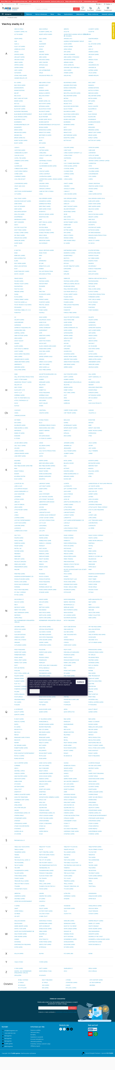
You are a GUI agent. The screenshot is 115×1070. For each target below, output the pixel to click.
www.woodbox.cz (94, 944)
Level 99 (66, 499)
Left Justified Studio (70, 488)
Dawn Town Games (94, 203)
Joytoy (41, 453)
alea (89, 41)
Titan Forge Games (20, 875)
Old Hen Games (68, 632)
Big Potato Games (45, 103)
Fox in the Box (93, 302)
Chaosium (17, 410)
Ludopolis (42, 528)
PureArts (67, 702)
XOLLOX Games (18, 953)
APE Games (67, 51)
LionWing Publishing (95, 504)
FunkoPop (67, 310)
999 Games (45, 987)
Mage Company (68, 535)
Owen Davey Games (70, 645)
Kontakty (33, 1034)
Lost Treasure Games (95, 520)
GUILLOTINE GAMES (20, 369)
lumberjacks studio (20, 530)
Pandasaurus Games (95, 649)
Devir (65, 214)
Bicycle (16, 103)
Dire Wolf (91, 219)
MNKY (90, 569)
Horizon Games (93, 392)
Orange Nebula (69, 639)
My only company (20, 592)
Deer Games (18, 209)
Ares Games (43, 57)
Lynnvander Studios (70, 530)
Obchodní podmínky (36, 1041)
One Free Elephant (45, 634)
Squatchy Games (93, 807)
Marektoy (67, 540)
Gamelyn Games (44, 325)
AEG (89, 34)
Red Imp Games (93, 729)
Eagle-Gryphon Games (46, 250)
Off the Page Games (94, 626)
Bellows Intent (44, 95)
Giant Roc (67, 340)
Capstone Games (19, 150)
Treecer (41, 881)
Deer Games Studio (45, 209)
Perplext (42, 662)
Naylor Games (43, 602)
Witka (41, 936)
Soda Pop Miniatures (21, 797)
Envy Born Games (20, 263)
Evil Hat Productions (46, 271)
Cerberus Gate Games (21, 160)
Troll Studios (68, 883)
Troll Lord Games (45, 883)
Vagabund (67, 905)
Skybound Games (93, 784)
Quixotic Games (19, 714)
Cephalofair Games (94, 158)
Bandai (41, 87)
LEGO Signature (19, 494)
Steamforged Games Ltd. (47, 813)
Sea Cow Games (44, 765)
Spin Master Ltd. (69, 805)
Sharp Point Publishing (96, 773)
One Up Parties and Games (96, 634)
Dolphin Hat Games (94, 227)
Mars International (70, 543)
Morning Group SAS (45, 587)
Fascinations (18, 286)
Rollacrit (17, 750)
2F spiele (21, 982)
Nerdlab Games (69, 607)
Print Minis (92, 696)
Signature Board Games (96, 778)
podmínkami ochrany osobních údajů (66, 1012)
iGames (66, 422)
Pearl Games (18, 657)
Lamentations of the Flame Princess (100, 483)
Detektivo (42, 211)
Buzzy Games (18, 143)
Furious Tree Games (70, 312)
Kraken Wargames (45, 476)
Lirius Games (18, 507)
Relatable (67, 734)
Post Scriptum (93, 694)
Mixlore (16, 569)
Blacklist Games (44, 111)
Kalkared (17, 460)
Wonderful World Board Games (99, 939)
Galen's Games (93, 319)
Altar (90, 46)
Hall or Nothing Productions (24, 377)
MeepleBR (17, 556)
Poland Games (93, 689)
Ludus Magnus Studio (71, 528)
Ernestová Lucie (44, 266)
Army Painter (43, 62)
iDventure (91, 420)
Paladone (42, 649)
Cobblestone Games (20, 168)
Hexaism (91, 384)
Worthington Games (95, 941)
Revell (66, 740)
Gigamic (16, 343)
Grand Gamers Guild (45, 356)
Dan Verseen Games (45, 198)
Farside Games (93, 283)
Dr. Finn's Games (19, 235)
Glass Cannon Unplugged (47, 346)
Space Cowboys (69, 799)
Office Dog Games (20, 629)
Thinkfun (67, 867)
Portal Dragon (19, 694)
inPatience (17, 430)
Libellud (17, 502)
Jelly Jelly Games (20, 445)
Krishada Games (69, 476)
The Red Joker (92, 865)
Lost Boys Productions (46, 520)
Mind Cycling (43, 561)
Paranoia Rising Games (95, 652)
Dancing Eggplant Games (22, 201)
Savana (66, 763)
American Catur (19, 49)
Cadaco (16, 147)
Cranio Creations (94, 183)
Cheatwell (42, 410)
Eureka (41, 268)
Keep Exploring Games (46, 463)
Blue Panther (43, 116)
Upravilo (107, 1053)
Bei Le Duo (17, 95)
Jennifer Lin (67, 445)
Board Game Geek (69, 119)
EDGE (16, 253)
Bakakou (91, 85)
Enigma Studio (93, 260)
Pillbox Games (19, 675)
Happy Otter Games (20, 379)
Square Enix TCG (69, 807)
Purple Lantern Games (95, 702)
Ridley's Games (44, 742)
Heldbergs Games (94, 382)
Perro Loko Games (70, 662)
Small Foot (18, 789)
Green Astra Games (94, 359)
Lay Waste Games (94, 486)
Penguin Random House (71, 660)
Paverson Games (69, 654)
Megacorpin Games (70, 556)
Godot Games (18, 351)
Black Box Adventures (71, 106)
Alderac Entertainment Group (74, 41)
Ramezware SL (43, 721)
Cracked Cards (44, 183)
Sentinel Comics (19, 770)
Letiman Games (19, 499)
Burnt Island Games (20, 140)
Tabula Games (18, 849)
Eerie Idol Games (19, 255)
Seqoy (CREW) (43, 770)
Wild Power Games (20, 934)
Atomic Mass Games (20, 75)
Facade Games (18, 281)
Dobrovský (67, 224)
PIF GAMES (67, 673)
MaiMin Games (43, 538)
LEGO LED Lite (92, 491)
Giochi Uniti (42, 343)
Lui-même (91, 528)
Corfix (90, 179)
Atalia (41, 72)
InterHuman (92, 433)
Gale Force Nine (69, 319)
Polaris (16, 691)
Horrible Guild (44, 395)
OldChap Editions (20, 634)
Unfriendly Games (69, 896)
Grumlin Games (93, 367)
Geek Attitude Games (21, 335)
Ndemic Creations (69, 602)
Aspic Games (18, 70)
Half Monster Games (70, 374)
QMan (65, 709)
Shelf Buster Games (20, 776)
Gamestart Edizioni (94, 327)
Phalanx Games (44, 670)
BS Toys (41, 137)
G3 (15, 317)
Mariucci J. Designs (45, 543)
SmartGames (92, 789)
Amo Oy (90, 49)
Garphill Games (19, 333)
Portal (90, 691)
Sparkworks (92, 799)
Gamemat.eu (92, 325)
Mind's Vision (92, 561)
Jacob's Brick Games (20, 443)
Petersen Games (93, 662)
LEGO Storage (68, 494)
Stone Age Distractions (71, 815)
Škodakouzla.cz (19, 840)
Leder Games (43, 488)
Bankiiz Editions (19, 90)
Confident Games (20, 176)
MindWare (91, 564)
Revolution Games (94, 740)
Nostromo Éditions (70, 617)
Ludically (67, 523)
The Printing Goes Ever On (72, 865)
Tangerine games (20, 852)
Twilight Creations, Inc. (71, 886)
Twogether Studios (20, 889)
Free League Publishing (71, 304)
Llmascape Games (69, 509)
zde (71, 683)
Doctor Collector (20, 227)
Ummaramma (92, 893)
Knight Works (43, 471)
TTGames (17, 886)
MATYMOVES (67, 548)
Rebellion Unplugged (95, 727)
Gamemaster (68, 325)
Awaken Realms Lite (20, 78)
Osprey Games (43, 642)
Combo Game (18, 173)
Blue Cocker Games (45, 114)
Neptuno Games (44, 607)
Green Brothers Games (22, 361)
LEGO (40, 491)
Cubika (90, 191)
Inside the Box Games (95, 430)
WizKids (16, 939)
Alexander (42, 44)
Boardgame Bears (94, 122)
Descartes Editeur (20, 211)
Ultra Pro (67, 893)
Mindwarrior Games (20, 566)
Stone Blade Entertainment (97, 815)
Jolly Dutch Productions (47, 451)
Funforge (91, 307)
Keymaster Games (94, 463)
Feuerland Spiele (69, 286)
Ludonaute (92, 525)
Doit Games (67, 227)
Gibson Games (92, 340)
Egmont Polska (93, 255)
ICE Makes (17, 420)
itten (90, 435)
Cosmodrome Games (20, 183)
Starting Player (69, 810)
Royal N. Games (19, 755)
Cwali (41, 194)
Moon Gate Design (94, 581)
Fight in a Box (18, 289)
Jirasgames (67, 448)
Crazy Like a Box (19, 186)
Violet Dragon (93, 911)
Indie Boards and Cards (46, 428)
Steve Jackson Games (46, 815)
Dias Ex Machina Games (95, 214)
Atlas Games (92, 72)
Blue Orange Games (20, 116)
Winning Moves (69, 934)
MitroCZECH (92, 566)
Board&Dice (92, 119)
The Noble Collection (71, 862)
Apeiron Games (93, 51)
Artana (90, 62)
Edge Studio (43, 253)
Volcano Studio (44, 913)
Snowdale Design (69, 794)
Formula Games (69, 299)
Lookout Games (69, 515)
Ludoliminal (43, 525)
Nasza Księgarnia (69, 599)
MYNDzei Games (44, 592)
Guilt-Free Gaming (45, 369)
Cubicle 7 (67, 191)
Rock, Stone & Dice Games (96, 748)
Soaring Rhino (93, 794)
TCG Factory (92, 852)
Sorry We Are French (95, 797)
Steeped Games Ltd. (94, 813)
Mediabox (17, 553)
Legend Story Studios (95, 488)
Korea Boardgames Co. (71, 473)
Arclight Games (19, 57)
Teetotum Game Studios (46, 854)
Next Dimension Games (21, 612)
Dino (40, 219)
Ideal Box (67, 420)
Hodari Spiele (92, 390)
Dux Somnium (43, 243)
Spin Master (43, 805)
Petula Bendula (44, 668)
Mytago (91, 592)
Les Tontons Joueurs (46, 496)
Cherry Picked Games (70, 410)
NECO (40, 604)
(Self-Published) (47, 980)
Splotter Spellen (20, 807)
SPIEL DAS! (42, 802)
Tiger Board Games (70, 870)
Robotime (42, 748)
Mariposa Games (19, 543)
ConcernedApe (93, 173)
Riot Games (42, 745)
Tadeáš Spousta (69, 849)
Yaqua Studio (18, 962)
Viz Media (17, 913)
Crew (16, 188)
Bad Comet (91, 82)
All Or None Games (94, 44)
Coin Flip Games (44, 171)
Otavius (66, 642)
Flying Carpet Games (70, 294)
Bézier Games (18, 101)
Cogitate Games (93, 168)
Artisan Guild (43, 65)
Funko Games (43, 310)
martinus (91, 543)
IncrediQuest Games (70, 425)
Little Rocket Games (21, 509)
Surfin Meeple (43, 831)
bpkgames (91, 127)
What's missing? (93, 926)
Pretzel (66, 696)
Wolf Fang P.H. (43, 939)
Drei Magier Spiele (69, 240)
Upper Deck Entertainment (23, 901)
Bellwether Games (94, 95)
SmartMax (42, 792)
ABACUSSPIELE (43, 29)
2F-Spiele (45, 982)
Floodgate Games (44, 294)
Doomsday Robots (45, 230)
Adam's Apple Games (45, 34)
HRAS (65, 398)
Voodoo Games (93, 913)
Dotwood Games (93, 230)
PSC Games (17, 702)
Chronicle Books (19, 415)
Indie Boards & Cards (21, 428)
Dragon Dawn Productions (97, 235)
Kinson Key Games (45, 468)
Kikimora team (93, 465)
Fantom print (43, 283)
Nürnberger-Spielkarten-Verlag (50, 620)
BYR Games (42, 143)
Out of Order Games (95, 642)
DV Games (67, 243)
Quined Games (92, 712)
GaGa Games (43, 317)
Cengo (41, 158)
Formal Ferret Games (21, 299)
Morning (17, 587)
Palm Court (67, 649)
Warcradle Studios (45, 920)
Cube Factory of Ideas (46, 191)
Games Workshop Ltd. (71, 327)
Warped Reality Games (95, 920)
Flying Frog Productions (96, 294)
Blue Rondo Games (70, 116)
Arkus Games (18, 62)
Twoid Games (43, 889)
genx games (18, 338)
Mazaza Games (43, 551)
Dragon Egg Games (20, 238)
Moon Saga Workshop (21, 584)
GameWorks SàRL (20, 330)
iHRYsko (90, 422)
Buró (40, 140)
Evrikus (66, 271)
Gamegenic (92, 322)
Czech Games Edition (95, 194)
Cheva (16, 413)
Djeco (16, 224)
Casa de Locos (19, 155)
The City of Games (45, 860)
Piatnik (90, 670)
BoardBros (18, 122)
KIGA (65, 465)
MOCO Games (68, 573)
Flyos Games (18, 297)
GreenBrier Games (94, 361)
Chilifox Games (44, 413)
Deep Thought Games (70, 206)
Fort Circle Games (94, 299)
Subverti (42, 828)
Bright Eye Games (44, 132)
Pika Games (92, 673)
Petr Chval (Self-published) (48, 665)
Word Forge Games (45, 941)
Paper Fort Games (20, 652)
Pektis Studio (68, 657)
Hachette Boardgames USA (48, 374)
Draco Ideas (43, 235)
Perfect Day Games (20, 662)
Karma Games (43, 460)
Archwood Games (69, 59)
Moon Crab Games (70, 581)
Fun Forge (42, 307)
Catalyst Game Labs (45, 155)
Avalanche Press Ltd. (46, 75)
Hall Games (92, 374)
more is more (92, 584)
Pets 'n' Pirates (93, 665)
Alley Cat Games (19, 46)
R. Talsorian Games (45, 719)
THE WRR (17, 867)
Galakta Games (19, 319)
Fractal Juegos (44, 304)
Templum (17, 857)
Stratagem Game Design (96, 818)
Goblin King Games (45, 348)
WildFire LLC (43, 934)
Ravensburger (68, 724)
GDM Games (92, 333)
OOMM (66, 637)
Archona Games (44, 59)
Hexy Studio (18, 387)
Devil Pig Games (19, 214)
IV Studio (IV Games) (45, 438)
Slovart (41, 786)
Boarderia (67, 122)
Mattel (90, 545)
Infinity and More (94, 428)
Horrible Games (19, 395)
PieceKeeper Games (45, 673)
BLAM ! (90, 111)
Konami (16, 473)
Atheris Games (68, 72)
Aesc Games (43, 38)
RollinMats (42, 750)
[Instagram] (64, 1029)
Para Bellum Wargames (71, 652)
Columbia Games (93, 171)
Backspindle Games (70, 82)
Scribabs (17, 765)
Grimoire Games (19, 367)
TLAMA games (68, 875)
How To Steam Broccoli (22, 398)
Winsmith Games (93, 934)
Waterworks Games (45, 923)
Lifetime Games (93, 502)
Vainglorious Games (95, 905)
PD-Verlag (91, 654)
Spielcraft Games (69, 802)
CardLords (42, 152)
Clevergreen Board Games (48, 166)
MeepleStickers (44, 556)
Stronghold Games (20, 823)
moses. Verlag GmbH (70, 587)
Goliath (90, 351)
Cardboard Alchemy (21, 152)
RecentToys (18, 729)
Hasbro (41, 379)
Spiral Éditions (93, 805)
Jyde (65, 456)
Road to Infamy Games (95, 745)
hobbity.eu (42, 390)
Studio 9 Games (93, 823)
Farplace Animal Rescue (71, 283)
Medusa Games (68, 553)
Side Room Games (19, 778)
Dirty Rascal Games (45, 222)
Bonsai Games (43, 127)
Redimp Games (92, 732)
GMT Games (67, 346)
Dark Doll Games (69, 201)
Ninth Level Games (45, 615)
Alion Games (68, 44)
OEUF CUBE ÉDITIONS (70, 626)
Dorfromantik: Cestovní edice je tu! (52, 1)
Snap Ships (42, 794)
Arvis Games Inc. (69, 65)
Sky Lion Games (69, 784)
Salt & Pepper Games (21, 763)
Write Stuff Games (45, 944)
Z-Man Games (18, 968)
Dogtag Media (43, 227)
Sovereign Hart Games (21, 799)
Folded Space (68, 297)
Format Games (43, 299)
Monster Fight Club (70, 579)
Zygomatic (42, 975)
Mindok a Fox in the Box (71, 564)
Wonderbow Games (70, 939)
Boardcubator (44, 122)
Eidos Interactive (20, 258)
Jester (90, 445)
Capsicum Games (93, 147)
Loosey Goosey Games (46, 517)
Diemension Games (20, 219)
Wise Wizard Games (20, 936)
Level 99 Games (93, 499)
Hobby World (68, 390)
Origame (17, 642)
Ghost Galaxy (18, 340)
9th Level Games (71, 987)
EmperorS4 (42, 260)
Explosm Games (93, 274)
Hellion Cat (18, 384)
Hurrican (67, 403)
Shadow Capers (19, 773)
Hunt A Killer (43, 403)
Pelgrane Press (93, 657)
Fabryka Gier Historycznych (97, 278)
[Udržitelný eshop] (95, 1034)
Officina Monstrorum (46, 629)
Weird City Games (94, 923)
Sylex (41, 834)
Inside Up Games (19, 433)
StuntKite (17, 828)
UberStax (17, 893)
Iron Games (67, 435)
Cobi (40, 168)
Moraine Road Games (70, 584)
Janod (41, 443)
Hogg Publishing (44, 392)
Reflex (16, 734)
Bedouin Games (93, 93)
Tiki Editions (92, 870)
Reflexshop (43, 734)
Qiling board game (45, 709)
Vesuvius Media (93, 908)
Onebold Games (19, 637)
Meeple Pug (92, 553)
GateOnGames (68, 333)
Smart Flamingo (69, 789)
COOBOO (66, 176)
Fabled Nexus (18, 278)
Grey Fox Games (44, 364)
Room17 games (68, 750)
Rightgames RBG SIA (94, 742)
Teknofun (91, 854)
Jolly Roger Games (70, 451)
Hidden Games (68, 387)
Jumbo (90, 453)
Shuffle (66, 776)
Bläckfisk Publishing (21, 111)
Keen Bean (17, 463)
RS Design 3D (68, 755)
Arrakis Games (68, 62)
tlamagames (8, 1035)
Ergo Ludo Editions (20, 266)
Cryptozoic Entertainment (23, 191)
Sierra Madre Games (70, 778)
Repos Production (94, 737)
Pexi (65, 668)
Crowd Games (93, 188)
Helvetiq (66, 384)
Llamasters (43, 509)
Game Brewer (18, 322)
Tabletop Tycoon (44, 846)
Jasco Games (92, 443)
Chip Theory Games (70, 413)
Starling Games (44, 810)
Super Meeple (92, 828)
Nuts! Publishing (69, 620)
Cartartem (92, 152)
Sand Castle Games (45, 763)
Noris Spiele (18, 617)
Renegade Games (44, 737)
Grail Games (18, 356)
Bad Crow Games (19, 85)
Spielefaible (92, 802)
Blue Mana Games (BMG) (71, 114)
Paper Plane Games (45, 652)
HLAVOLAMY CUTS (19, 390)
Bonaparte (18, 127)
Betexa (66, 98)
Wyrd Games (18, 947)
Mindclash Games (20, 564)
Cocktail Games (69, 168)
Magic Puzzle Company (95, 535)
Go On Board (92, 346)
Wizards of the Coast (95, 936)
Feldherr (42, 286)
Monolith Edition (44, 579)
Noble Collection (94, 615)
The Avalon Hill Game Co (22, 860)
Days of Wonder (19, 206)
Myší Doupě (67, 592)
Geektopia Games (44, 335)
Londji (16, 515)
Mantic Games (92, 538)
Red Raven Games (44, 732)
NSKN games (92, 617)
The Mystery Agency (45, 862)
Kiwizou (90, 468)
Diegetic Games (93, 217)
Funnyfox (17, 312)
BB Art (16, 93)
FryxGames (17, 307)
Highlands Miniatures (95, 387)
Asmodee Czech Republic (72, 67)
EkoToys (66, 258)
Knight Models (19, 471)
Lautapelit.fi (68, 486)
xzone (90, 953)
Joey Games (92, 448)
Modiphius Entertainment (96, 573)
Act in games (18, 34)
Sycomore (17, 834)
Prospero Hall (93, 699)
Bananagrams (19, 87)
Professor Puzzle (45, 699)
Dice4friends (18, 217)
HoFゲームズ (18, 392)
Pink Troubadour (94, 675)
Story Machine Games (46, 818)
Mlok (40, 569)
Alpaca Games (68, 46)
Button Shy (67, 140)
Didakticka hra (44, 217)
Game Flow (42, 322)
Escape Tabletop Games (71, 266)
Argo (90, 57)
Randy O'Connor (93, 721)
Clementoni (92, 163)
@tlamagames (8, 1046)
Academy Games (93, 29)
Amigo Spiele (68, 49)
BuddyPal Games (69, 137)
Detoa (90, 211)
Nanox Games (43, 599)
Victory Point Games (46, 911)
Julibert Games (69, 453)
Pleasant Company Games (22, 686)
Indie (89, 425)
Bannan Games (44, 90)
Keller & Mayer (69, 463)
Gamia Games (68, 330)
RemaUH (90, 734)
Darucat (66, 203)
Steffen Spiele (19, 815)
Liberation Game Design (46, 502)
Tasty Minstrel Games (46, 852)
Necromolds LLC (69, 604)
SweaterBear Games (95, 831)
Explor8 (66, 274)
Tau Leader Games (69, 852)
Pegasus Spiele (44, 657)
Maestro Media (44, 535)
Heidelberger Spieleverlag (72, 382)
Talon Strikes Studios (95, 849)
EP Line (41, 263)
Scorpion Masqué (94, 763)
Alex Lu (16, 44)
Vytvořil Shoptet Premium (92, 1053)
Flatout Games (93, 291)
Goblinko (67, 348)
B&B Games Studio (45, 82)
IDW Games (17, 422)
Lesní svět (67, 496)
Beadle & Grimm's (44, 93)
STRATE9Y (17, 820)
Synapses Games (69, 834)
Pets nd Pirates (19, 668)
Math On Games (69, 545)
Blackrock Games (69, 111)
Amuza (16, 51)
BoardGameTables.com (21, 124)
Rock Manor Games (70, 748)
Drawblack (92, 238)
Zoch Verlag (92, 971)
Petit (16, 665)
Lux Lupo (42, 530)
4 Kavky (68, 985)
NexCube (91, 610)
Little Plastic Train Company (97, 507)
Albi (15, 41)
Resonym (17, 740)
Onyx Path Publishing (46, 637)
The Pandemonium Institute (48, 865)
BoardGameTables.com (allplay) (49, 124)
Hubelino (67, 400)
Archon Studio (19, 59)
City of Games (43, 163)
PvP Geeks (42, 704)
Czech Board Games (70, 194)
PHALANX (17, 670)
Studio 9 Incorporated (21, 826)
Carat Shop (67, 150)
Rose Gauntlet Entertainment (24, 753)
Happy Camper (68, 377)
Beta (40, 98)
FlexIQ (16, 294)
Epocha (66, 263)
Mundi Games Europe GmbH (47, 589)
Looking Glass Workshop (47, 515)
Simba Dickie (18, 781)
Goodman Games (69, 354)
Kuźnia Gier (67, 479)
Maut (90, 548)
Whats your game (20, 928)
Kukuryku (42, 479)
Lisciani (41, 507)
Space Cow (42, 799)
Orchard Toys (93, 639)
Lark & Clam (18, 486)
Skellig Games (43, 784)
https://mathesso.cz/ (21, 400)
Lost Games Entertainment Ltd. (74, 520)
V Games (17, 905)
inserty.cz (67, 430)
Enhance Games (69, 260)
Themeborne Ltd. (44, 867)
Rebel (65, 727)
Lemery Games (93, 494)
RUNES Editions (19, 758)
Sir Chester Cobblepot (71, 781)
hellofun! (42, 384)
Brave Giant (68, 130)
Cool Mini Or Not (19, 179)
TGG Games (92, 857)
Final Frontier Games (71, 289)
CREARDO (66, 186)
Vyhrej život (43, 916)
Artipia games (18, 65)
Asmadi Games (18, 67)
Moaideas (42, 573)
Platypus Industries (95, 681)
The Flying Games (69, 860)
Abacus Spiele (18, 29)
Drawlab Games (19, 240)
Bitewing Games (44, 106)
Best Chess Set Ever (20, 98)
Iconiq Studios (43, 420)
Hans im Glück (43, 377)
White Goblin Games (70, 928)
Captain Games (44, 150)
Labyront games (44, 483)
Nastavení (34, 691)
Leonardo (17, 496)
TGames (66, 857)
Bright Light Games (94, 132)
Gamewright (43, 330)
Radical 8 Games (19, 721)
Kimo (15, 468)
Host (65, 395)
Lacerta (66, 483)
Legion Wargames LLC (21, 491)
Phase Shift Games (70, 670)
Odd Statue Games (45, 626)
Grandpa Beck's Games (21, 359)
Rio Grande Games (20, 745)
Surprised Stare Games (71, 831)
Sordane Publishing (70, 797)
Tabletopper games (94, 846)
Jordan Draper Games (21, 453)
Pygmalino (67, 704)
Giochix (66, 343)
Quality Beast (93, 709)
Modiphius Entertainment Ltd (23, 576)
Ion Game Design (44, 435)
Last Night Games (44, 486)
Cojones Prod (68, 171)
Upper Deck (92, 898)
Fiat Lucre (91, 286)
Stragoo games (69, 818)
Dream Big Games (44, 240)
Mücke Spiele (92, 587)
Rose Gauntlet (93, 750)
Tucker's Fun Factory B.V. (47, 886)
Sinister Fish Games (45, 781)
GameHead (17, 325)
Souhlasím (80, 682)
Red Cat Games (44, 729)
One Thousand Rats (70, 634)
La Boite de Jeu (19, 483)
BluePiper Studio (19, 119)
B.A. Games (17, 82)
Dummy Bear (18, 243)
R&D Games (67, 719)
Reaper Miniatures (45, 727)
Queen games (43, 712)
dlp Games (42, 224)
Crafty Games (68, 183)
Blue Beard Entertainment (23, 114)
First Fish (42, 291)
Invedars (17, 435)
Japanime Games (69, 443)
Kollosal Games (93, 471)
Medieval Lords (44, 553)
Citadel (16, 163)
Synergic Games (93, 834)
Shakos (66, 773)
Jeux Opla (42, 448)
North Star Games (45, 617)
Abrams (66, 29)
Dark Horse (18, 203)
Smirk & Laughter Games (22, 794)
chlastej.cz (92, 413)
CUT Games (17, 194)
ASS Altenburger (44, 70)
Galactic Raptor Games (71, 317)
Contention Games (45, 176)
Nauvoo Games (19, 602)
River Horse (68, 745)
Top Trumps (43, 878)
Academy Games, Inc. (45, 31)
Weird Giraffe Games (21, 926)
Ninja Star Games (94, 612)
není (89, 604)
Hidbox (41, 387)
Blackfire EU (92, 109)
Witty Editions (68, 936)
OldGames (91, 632)
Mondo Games (92, 576)
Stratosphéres (44, 820)
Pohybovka (92, 686)
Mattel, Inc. (18, 548)
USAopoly (42, 901)
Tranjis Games (93, 878)
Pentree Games (93, 660)
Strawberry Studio (70, 820)
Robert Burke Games (21, 748)
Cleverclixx (18, 166)
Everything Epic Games (21, 271)
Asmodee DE (92, 67)
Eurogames (67, 268)
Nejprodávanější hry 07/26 (73, 1)
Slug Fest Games (69, 786)
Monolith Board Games (21, 579)
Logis (16, 512)
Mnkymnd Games (19, 573)
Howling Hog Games (45, 398)
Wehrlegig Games (69, 923)
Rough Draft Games (45, 753)
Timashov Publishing (45, 873)
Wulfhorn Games (69, 944)
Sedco (16, 768)
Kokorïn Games (69, 471)
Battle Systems (93, 90)
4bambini (92, 985)
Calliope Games (69, 147)
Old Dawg (17, 632)
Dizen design (92, 222)
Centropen (67, 158)
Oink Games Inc (68, 629)
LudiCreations (93, 523)
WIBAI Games (43, 931)
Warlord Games (69, 920)
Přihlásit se (72, 1008)
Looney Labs (92, 515)
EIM (40, 258)
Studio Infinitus (93, 826)
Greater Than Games (70, 359)
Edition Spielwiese (94, 253)
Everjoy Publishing (94, 268)
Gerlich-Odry (68, 338)
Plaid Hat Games (93, 678)
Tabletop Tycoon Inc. (71, 846)
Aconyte (91, 31)
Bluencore (92, 116)
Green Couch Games (45, 361)
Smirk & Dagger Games (95, 792)
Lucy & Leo (42, 523)
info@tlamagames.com (11, 1030)
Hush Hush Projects (95, 403)
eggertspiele (68, 255)
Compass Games (69, 173)
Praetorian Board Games (47, 696)
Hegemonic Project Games (23, 382)
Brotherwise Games (70, 135)
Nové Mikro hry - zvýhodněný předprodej (14, 1)
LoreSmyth (67, 517)
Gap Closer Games (94, 330)
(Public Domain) (23, 980)
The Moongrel (19, 862)
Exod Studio (92, 271)
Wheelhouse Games (45, 928)
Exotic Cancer (19, 274)
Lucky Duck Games (20, 523)
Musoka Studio (93, 589)
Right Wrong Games (70, 742)
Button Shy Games (94, 140)
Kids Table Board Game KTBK (23, 465)
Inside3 (41, 433)
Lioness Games (68, 504)
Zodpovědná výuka (45, 971)
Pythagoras (92, 704)
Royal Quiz (42, 755)
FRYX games (92, 304)
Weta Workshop (44, 926)
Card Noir (91, 150)
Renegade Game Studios (22, 737)
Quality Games (19, 712)
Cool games (92, 176)
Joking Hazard (19, 451)
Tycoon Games (68, 889)
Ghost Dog (92, 338)
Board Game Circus (45, 119)
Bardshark (67, 90)
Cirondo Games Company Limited (98, 160)
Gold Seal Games (44, 351)
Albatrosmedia (93, 38)
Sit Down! (17, 784)
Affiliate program (35, 1046)
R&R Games (91, 719)
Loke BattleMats (69, 512)
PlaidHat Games (19, 681)
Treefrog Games (69, 881)
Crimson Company (45, 188)
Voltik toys (67, 913)
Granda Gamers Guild (95, 356)
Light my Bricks (19, 504)
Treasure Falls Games (21, 881)
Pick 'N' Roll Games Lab (21, 673)
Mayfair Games (19, 551)
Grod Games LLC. (44, 367)
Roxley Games (93, 753)
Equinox (91, 263)
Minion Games (43, 566)
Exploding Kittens (45, 274)
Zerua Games (92, 968)
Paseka (41, 654)
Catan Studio (68, 155)
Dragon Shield (44, 238)
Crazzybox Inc (44, 186)
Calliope (42, 147)
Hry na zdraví (92, 398)
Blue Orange (92, 114)
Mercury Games (19, 559)
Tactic (41, 849)
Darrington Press (45, 203)
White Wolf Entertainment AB (24, 931)
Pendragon (43, 660)
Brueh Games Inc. (19, 137)
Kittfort (66, 468)
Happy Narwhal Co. (94, 377)
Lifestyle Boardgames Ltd (72, 502)
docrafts (91, 224)
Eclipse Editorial (93, 250)
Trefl (90, 881)
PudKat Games (43, 702)
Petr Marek (67, 665)
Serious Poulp (68, 770)
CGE (65, 160)
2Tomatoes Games (71, 982)
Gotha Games (92, 354)
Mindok (41, 564)
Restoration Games (45, 740)
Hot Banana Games (94, 395)
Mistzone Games (69, 566)
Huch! (16, 403)
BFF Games (91, 101)
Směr (65, 792)
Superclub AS (18, 831)
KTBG (90, 476)
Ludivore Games (19, 525)
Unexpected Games (45, 896)
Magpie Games (18, 538)
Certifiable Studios (45, 160)
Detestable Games (70, 211)
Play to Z (17, 683)
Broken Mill (18, 135)
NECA (16, 604)
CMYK (90, 166)
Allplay (41, 46)
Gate (40, 333)
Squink (16, 810)
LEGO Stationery (44, 494)
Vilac (65, 911)
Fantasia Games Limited (71, 281)
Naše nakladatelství (95, 599)
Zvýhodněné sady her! (90, 1)
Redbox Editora (69, 732)
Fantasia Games (44, 281)
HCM (89, 379)
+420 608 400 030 (9, 1033)
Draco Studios (68, 235)
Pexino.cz (91, 668)
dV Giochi (91, 243)
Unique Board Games (95, 896)
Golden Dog (68, 351)
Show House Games (45, 776)
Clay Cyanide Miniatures (71, 163)
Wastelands (18, 923)
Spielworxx (18, 805)
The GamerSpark (93, 860)
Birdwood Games (19, 106)
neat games (92, 602)
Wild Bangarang (93, 931)
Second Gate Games (94, 765)
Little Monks (68, 507)
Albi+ (40, 41)
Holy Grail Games (69, 392)
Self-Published (44, 768)
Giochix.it (91, 343)
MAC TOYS (17, 535)
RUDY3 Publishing (94, 755)
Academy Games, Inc (20, 31)
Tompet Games (19, 878)
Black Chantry (93, 106)
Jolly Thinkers (93, 451)
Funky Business (93, 310)
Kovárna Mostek (19, 476)
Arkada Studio (93, 59)
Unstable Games (19, 898)
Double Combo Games (21, 232)
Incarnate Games (20, 425)
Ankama (41, 51)
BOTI (65, 127)
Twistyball (92, 886)
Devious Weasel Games (46, 214)
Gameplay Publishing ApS (22, 327)
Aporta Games (19, 54)
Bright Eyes (67, 132)
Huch (90, 400)
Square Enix (43, 807)
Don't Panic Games (20, 230)
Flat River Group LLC (70, 291)
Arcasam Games (93, 54)
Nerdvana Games (93, 607)
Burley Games (93, 137)
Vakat (16, 908)
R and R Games (19, 719)
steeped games (68, 813)
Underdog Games (20, 896)
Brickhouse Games (20, 132)
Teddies (16, 854)
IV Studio (17, 438)
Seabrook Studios (69, 765)
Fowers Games (68, 302)
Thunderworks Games (46, 870)
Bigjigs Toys (68, 103)
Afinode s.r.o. (68, 38)
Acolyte (66, 31)
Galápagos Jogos (45, 319)
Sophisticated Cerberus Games (49, 797)
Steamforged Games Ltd (22, 813)
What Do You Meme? (70, 926)
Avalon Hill (67, 75)
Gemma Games (68, 335)
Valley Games (43, 908)
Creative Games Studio (95, 186)
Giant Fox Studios (45, 340)
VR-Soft (17, 916)
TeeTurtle (67, 854)
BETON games (92, 98)
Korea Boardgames (45, 473)
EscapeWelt (92, 266)
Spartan (17, 802)
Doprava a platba (35, 1030)
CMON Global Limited (70, 166)
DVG (15, 245)
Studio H (66, 826)
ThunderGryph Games (21, 870)
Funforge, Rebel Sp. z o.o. (22, 310)
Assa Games (67, 70)
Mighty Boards (44, 559)
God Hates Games (94, 348)
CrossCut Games (69, 188)
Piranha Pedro (19, 678)
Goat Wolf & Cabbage (21, 348)
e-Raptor (17, 250)
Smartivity (17, 792)
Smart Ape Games (44, 789)
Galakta (91, 317)
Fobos (41, 297)
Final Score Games (94, 289)
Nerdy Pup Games (20, 610)
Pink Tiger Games (69, 675)
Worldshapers (69, 941)
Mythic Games (18, 594)
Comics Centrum (44, 173)
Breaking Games (93, 130)
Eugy (16, 268)
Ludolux (66, 525)
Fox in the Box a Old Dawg (22, 304)
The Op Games (18, 865)
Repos (66, 737)
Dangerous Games (45, 201)
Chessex (91, 410)
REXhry (16, 742)
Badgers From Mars (70, 85)
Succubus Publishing (70, 828)
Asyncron (17, 72)
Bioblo (90, 103)
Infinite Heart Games (70, 428)
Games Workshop (44, 327)
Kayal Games (68, 460)
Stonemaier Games (20, 818)
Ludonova (17, 528)
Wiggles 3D (67, 931)
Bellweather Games (70, 95)
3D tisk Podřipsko (95, 982)
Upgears (66, 898)
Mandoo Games (69, 538)
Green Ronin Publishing (71, 361)
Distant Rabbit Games (71, 222)
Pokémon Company (20, 689)
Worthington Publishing (22, 944)
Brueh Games (92, 135)
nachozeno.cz (19, 599)
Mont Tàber (92, 579)
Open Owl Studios (20, 639)
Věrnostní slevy (35, 1032)
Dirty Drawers (19, 222)
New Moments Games (70, 610)
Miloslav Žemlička (20, 561)
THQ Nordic (92, 867)
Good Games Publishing (22, 354)
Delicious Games (93, 209)
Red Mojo (17, 732)
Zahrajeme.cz (68, 968)
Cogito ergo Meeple (20, 171)
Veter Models (18, 911)
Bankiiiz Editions (93, 87)
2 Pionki (68, 980)
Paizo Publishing (19, 649)
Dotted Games (68, 230)
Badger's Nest (43, 85)
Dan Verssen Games (70, 198)
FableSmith (42, 278)
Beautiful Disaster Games (72, 93)
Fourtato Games (44, 302)
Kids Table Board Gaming (47, 465)
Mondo (66, 576)
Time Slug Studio (69, 873)
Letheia (90, 496)
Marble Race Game (45, 540)
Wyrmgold (42, 947)
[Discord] (71, 1029)
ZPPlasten (17, 975)
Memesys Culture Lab (95, 556)
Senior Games (68, 768)
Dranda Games (68, 238)
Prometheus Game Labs (71, 699)
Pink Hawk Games (44, 675)
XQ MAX (41, 953)
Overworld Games (45, 645)
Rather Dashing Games (46, 724)
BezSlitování (68, 101)
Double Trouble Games (46, 232)
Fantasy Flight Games (21, 283)
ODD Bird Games (19, 626)
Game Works (68, 322)
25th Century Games (96, 980)
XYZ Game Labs (68, 953)
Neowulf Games (19, 607)
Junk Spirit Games (20, 456)
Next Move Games (44, 612)
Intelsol (66, 433)
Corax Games (68, 179)
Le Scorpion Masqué (20, 488)
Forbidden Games (94, 297)
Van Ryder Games (69, 908)
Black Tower (68, 109)
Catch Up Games (93, 155)
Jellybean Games (44, 445)
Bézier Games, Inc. (45, 101)
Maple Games (18, 540)
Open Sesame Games (45, 639)
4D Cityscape (22, 987)
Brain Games (18, 130)
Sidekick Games (44, 778)
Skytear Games (19, 786)
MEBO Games (92, 551)
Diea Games (67, 217)
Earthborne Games (70, 250)
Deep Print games (44, 206)
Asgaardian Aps (93, 65)
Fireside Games (19, 291)
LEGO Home (67, 491)
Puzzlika (17, 704)
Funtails (41, 312)
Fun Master (67, 307)
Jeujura (16, 448)
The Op (90, 862)
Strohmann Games (94, 820)
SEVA (89, 770)
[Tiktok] (67, 1029)
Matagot (42, 545)
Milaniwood (92, 559)
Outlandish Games (20, 645)
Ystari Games (43, 962)
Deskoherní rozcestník (37, 1037)
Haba (16, 374)
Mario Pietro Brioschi (95, 540)
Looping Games (19, 517)
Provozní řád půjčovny (37, 1039)
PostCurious (18, 696)
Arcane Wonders (69, 54)
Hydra (41, 405)
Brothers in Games (45, 135)
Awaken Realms (93, 75)
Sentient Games (93, 768)
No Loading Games (70, 615)
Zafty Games (43, 968)
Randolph (67, 721)
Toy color (67, 878)
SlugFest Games (93, 786)
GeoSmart (42, 338)
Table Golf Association (21, 846)
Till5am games (19, 873)
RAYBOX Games (93, 724)
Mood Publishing (44, 581)
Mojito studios (44, 576)
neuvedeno (42, 610)
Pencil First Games (20, 660)
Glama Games (18, 346)
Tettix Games (43, 857)
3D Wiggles (21, 985)
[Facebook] (60, 1029)
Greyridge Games (69, 364)
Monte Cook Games (20, 581)
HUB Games (42, 400)
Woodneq (17, 941)
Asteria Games (93, 70)
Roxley (66, 753)
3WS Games (45, 985)
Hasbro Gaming (69, 379)
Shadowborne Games (46, 773)
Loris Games (92, 517)
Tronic (90, 883)
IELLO (40, 422)
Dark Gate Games (94, 201)
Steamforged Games (95, 810)
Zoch (65, 971)
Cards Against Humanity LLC (73, 152)
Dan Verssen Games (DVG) (96, 198)
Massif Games (18, 545)
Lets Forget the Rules (46, 499)
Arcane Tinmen (44, 54)
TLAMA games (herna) (95, 875)
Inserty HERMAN (44, 430)
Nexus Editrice (68, 612)
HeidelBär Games (44, 382)
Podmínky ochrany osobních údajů (40, 1043)
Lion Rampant (43, 504)
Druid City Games (93, 240)
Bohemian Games (69, 124)
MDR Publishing (69, 551)
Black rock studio (45, 109)
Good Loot (42, 354)
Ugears (41, 893)
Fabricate (67, 278)
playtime (91, 683)
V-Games (42, 905)
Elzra (16, 260)
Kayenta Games (93, 460)
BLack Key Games (19, 109)
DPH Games (67, 232)
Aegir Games (18, 38)
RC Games (17, 727)
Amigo (41, 49)
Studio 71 (67, 823)
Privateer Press (19, 699)
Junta (41, 456)
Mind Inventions (69, 561)
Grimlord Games (93, 364)
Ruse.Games (43, 758)
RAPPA (16, 724)
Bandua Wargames (70, 87)
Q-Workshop (18, 709)
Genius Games (92, 335)
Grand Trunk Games (70, 356)
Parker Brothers (20, 654)
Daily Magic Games (20, 198)
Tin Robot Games (93, 873)
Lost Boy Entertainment (22, 520)
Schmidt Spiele (93, 776)
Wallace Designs (19, 920)
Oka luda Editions (94, 629)
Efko (40, 255)
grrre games (68, 367)
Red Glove (67, 729)
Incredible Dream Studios (47, 425)
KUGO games (18, 479)
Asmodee (42, 67)
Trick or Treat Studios (21, 883)
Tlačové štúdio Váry (46, 875)
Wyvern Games (69, 947)
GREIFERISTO (18, 364)
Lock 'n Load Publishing (96, 509)
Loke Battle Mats (44, 512)
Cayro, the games (20, 158)
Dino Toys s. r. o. (69, 219)
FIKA (40, 289)
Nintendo (17, 615)
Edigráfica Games (69, 253)
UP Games (42, 898)
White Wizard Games (95, 928)
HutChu (16, 405)
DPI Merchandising (94, 232)
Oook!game (92, 637)
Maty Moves (43, 548)
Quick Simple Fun (69, 712)
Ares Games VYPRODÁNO (71, 57)
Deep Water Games (94, 206)
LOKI (89, 512)
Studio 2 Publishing (45, 823)
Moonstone (43, 584)
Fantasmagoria (93, 281)
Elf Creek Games (93, 258)
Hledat (76, 9)
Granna (41, 359)
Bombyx (90, 124)
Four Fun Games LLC (20, 302)
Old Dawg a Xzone (45, 632)
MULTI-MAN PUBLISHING (21, 589)
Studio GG (42, 826)
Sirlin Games (92, 781)
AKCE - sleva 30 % (34, 1)
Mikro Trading (68, 559)
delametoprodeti (69, 209)
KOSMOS (90, 473)
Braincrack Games (45, 130)
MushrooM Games (69, 589)
